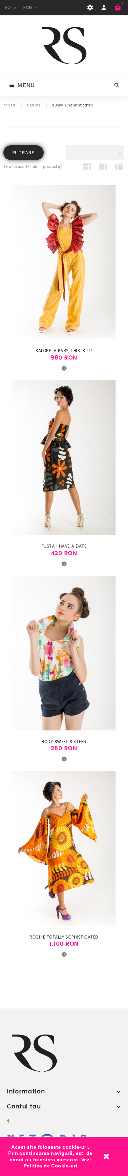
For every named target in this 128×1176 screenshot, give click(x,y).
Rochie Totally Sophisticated (64, 937)
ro (8, 7)
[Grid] (87, 168)
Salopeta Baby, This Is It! (63, 351)
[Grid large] (103, 168)
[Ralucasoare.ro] (64, 45)
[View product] (64, 368)
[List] (119, 168)
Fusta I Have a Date (64, 546)
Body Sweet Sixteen (64, 742)
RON (28, 7)
